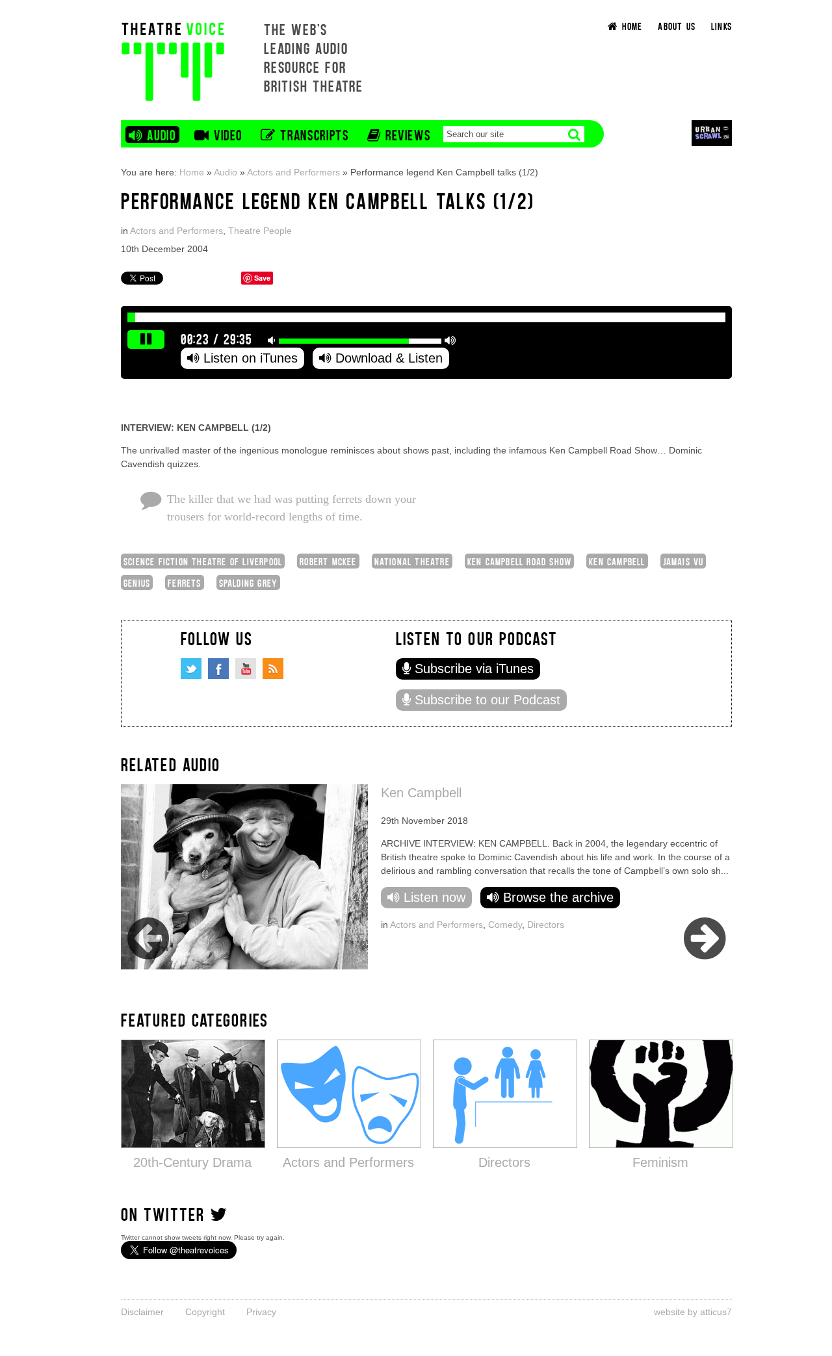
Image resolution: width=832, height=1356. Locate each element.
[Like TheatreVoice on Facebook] (218, 668)
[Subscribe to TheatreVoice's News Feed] (273, 668)
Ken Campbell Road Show (519, 561)
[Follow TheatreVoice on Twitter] (191, 668)
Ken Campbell (617, 561)
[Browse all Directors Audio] (505, 1093)
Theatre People (260, 230)
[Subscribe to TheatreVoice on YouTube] (245, 668)
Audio (225, 172)
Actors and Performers (293, 172)
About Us (677, 25)
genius (137, 582)
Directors (545, 924)
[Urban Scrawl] (712, 132)
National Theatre (412, 561)
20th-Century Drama (192, 1162)
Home (191, 172)
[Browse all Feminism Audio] (661, 1093)
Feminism (660, 1162)
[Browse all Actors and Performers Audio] (349, 1093)
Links (721, 25)
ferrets (184, 582)
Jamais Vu (683, 561)
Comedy (505, 924)
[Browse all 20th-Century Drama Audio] (193, 1093)
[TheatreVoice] (173, 60)
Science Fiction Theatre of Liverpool (203, 561)
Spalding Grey (248, 582)
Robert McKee (328, 561)
